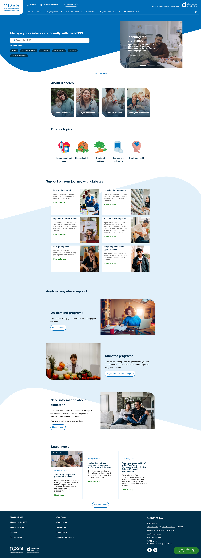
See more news (100, 505)
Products (73, 51)
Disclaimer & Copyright (65, 537)
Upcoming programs (19, 56)
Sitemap (13, 532)
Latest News (61, 527)
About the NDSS (16, 517)
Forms (14, 51)
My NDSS (33, 4)
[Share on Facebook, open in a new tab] (149, 550)
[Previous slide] (122, 44)
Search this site (16, 537)
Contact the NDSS (17, 527)
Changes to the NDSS (18, 522)
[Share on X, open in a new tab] (155, 550)
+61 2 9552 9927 (168, 527)
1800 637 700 (152, 527)
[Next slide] (180, 44)
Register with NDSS (28, 51)
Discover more (58, 328)
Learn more (132, 56)
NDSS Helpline (61, 522)
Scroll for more (100, 73)
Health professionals (51, 4)
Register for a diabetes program (120, 374)
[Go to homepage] (11, 7)
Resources (44, 51)
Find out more (59, 203)
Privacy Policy (61, 532)
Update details (59, 51)
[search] (196, 12)
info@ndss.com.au (154, 534)
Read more (59, 495)
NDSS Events (61, 517)
